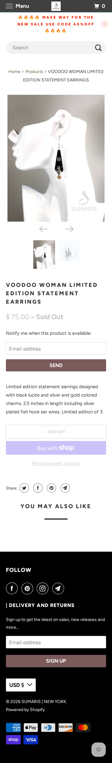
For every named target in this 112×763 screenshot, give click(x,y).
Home (14, 71)
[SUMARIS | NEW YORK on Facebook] (13, 588)
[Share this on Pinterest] (50, 488)
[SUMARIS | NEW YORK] (56, 6)
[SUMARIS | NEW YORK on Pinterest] (28, 588)
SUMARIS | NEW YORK (43, 701)
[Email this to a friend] (64, 488)
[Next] (69, 228)
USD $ (16, 685)
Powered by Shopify (25, 709)
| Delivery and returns (40, 605)
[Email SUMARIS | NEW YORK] (59, 588)
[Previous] (43, 228)
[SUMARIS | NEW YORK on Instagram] (44, 588)
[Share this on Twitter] (23, 488)
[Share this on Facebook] (37, 488)
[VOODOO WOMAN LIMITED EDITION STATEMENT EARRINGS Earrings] (56, 158)
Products (34, 71)
